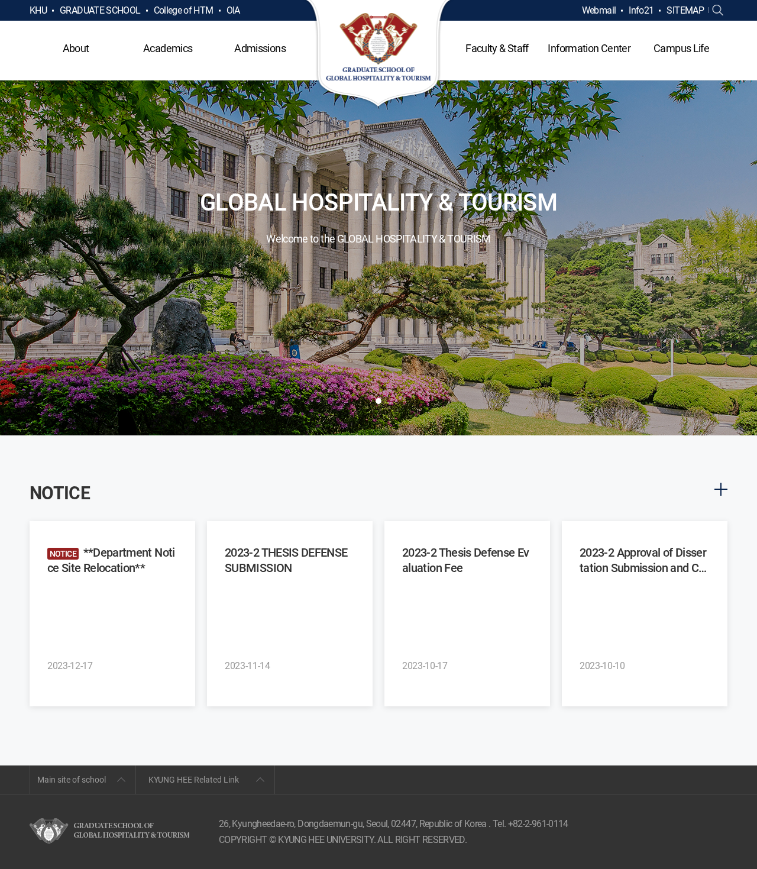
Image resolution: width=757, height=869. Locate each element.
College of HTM (183, 10)
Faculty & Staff (496, 48)
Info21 (641, 10)
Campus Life (681, 48)
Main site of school (71, 779)
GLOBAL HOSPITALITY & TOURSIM (378, 54)
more (720, 489)
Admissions (260, 48)
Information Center (589, 48)
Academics (167, 48)
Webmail (599, 10)
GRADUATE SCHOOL (100, 10)
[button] (378, 401)
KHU (38, 10)
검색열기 (718, 10)
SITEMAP (685, 10)
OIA (233, 10)
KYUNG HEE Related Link (193, 779)
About (76, 48)
